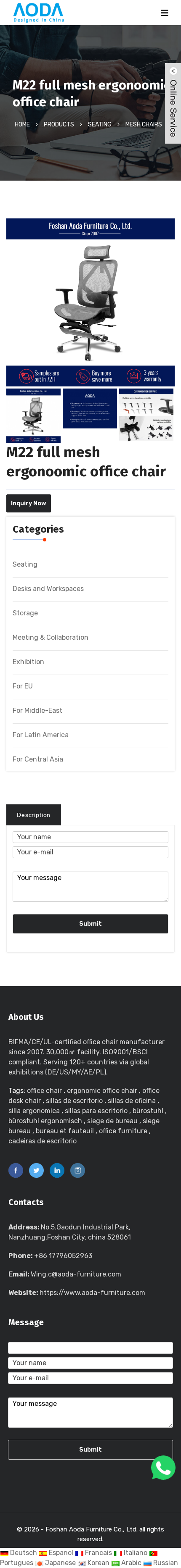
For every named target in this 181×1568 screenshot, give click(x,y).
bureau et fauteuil (65, 1131)
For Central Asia (38, 759)
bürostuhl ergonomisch (45, 1121)
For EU (23, 686)
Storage (25, 613)
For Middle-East (37, 710)
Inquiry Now (28, 503)
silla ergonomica (34, 1111)
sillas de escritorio (74, 1101)
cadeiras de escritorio (42, 1141)
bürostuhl (148, 1111)
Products (59, 124)
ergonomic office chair (102, 1091)
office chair (44, 1091)
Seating (100, 124)
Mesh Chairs (143, 124)
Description (34, 815)
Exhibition (28, 662)
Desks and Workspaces (48, 589)
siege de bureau (112, 1121)
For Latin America (41, 735)
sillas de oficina (132, 1101)
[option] (90, 306)
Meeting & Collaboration (50, 637)
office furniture (123, 1131)
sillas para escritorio (96, 1111)
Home (22, 124)
